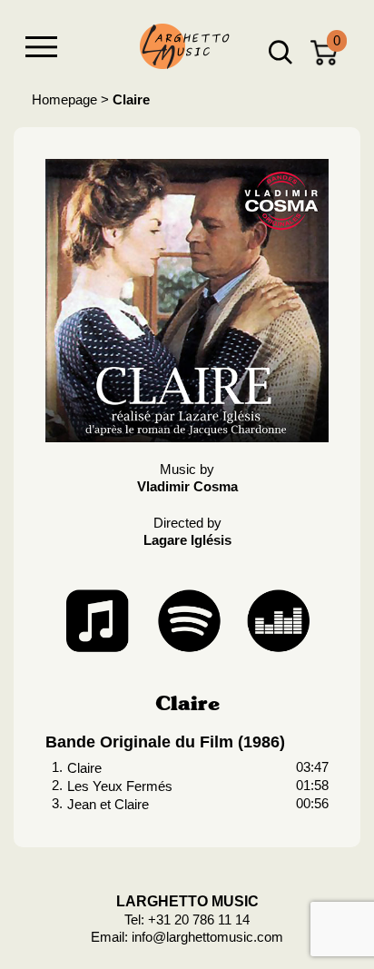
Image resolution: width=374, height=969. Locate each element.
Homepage (64, 99)
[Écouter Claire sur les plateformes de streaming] (187, 618)
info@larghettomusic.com (207, 936)
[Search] (280, 53)
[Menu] (41, 47)
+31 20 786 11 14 (199, 919)
